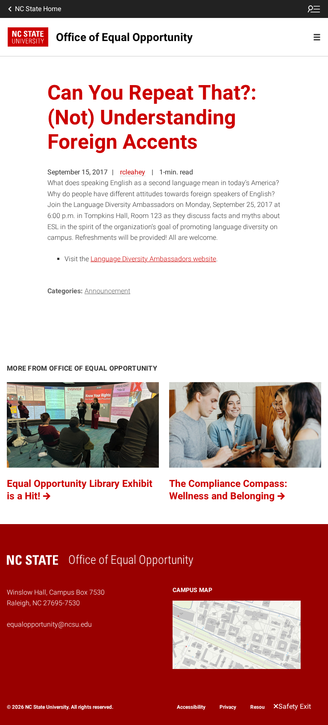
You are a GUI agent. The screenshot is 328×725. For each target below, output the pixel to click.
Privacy (228, 707)
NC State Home (38, 9)
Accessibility (191, 707)
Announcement (107, 291)
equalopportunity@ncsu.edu (49, 624)
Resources (262, 707)
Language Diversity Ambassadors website (153, 259)
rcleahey (132, 172)
